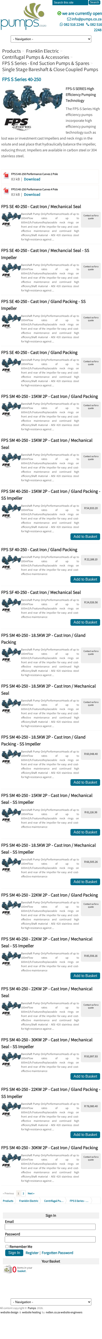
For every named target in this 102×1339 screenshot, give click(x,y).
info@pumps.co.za (86, 19)
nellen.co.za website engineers (64, 1312)
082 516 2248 (73, 24)
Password (12, 1234)
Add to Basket (85, 537)
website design (9, 1312)
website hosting (31, 1312)
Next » (31, 1193)
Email (9, 1222)
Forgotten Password (57, 1252)
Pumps (32, 1308)
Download (32, 179)
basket (22, 1271)
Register (32, 1252)
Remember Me (20, 1247)
